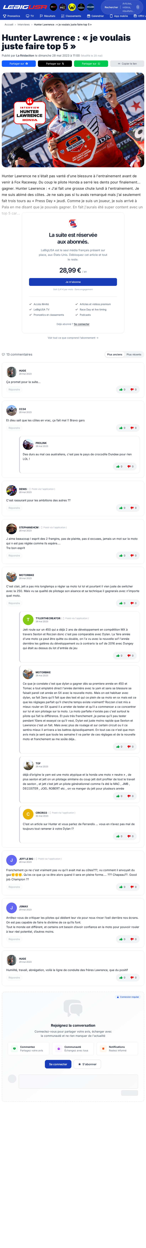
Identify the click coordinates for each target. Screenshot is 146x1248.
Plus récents (134, 354)
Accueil (9, 24)
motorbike (26, 575)
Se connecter (81, 324)
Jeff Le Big (26, 858)
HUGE (22, 370)
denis (23, 488)
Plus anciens (114, 354)
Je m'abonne (73, 281)
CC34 (22, 408)
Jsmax (23, 906)
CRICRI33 (41, 812)
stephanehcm (28, 527)
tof (38, 763)
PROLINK (41, 442)
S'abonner (89, 1064)
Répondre (14, 389)
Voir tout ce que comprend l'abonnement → (73, 337)
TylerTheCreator (48, 618)
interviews (24, 24)
